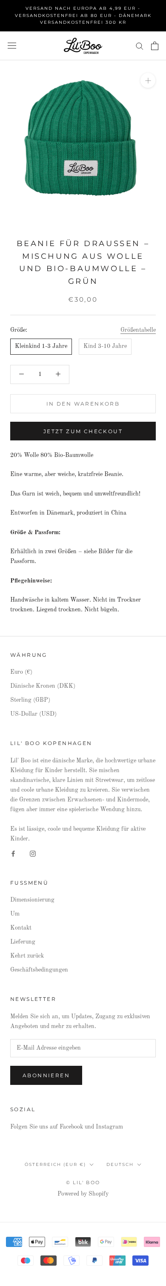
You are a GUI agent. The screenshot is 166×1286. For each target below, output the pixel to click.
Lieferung (22, 942)
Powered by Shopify (83, 1194)
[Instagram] (33, 853)
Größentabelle (138, 330)
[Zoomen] (147, 80)
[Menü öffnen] (12, 45)
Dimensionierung (32, 900)
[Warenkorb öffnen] (154, 46)
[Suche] (139, 45)
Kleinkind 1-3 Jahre (41, 346)
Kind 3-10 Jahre (105, 346)
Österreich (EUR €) (55, 1164)
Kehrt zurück (27, 956)
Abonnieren (46, 1075)
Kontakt (20, 928)
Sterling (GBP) (30, 700)
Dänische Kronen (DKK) (42, 686)
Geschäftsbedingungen (39, 970)
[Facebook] (13, 853)
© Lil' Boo (83, 1182)
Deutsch (120, 1164)
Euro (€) (21, 672)
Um (15, 914)
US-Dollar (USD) (33, 714)
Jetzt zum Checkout (83, 431)
